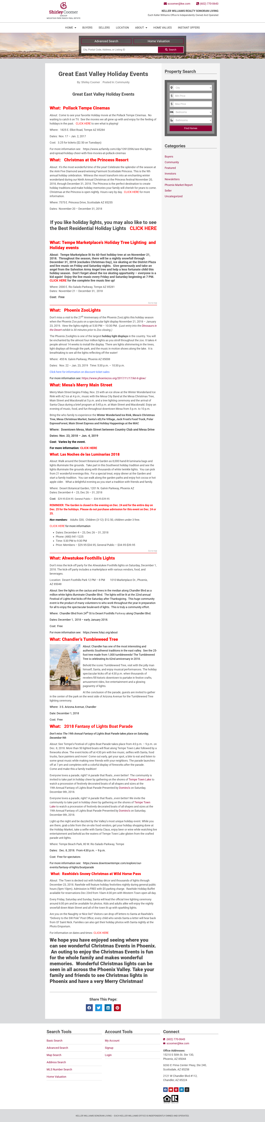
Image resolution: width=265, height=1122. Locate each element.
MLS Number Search (59, 1069)
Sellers (104, 27)
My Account (112, 1040)
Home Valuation (159, 41)
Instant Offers (189, 27)
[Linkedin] (181, 1089)
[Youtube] (171, 1089)
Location (122, 27)
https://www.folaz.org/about (100, 632)
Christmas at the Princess (89, 159)
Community (122, 82)
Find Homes (190, 128)
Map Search (54, 1055)
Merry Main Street (94, 384)
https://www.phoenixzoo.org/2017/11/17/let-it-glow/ (114, 378)
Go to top (152, 303)
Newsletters (172, 179)
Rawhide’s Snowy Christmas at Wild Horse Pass (101, 874)
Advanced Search (106, 41)
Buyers (87, 27)
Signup (109, 1047)
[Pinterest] (176, 1089)
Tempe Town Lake (140, 779)
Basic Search (54, 1040)
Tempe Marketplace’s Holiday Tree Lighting (105, 242)
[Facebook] (165, 1089)
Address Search (56, 1062)
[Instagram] (187, 1089)
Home (69, 27)
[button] (89, 1007)
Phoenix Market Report (179, 185)
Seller (168, 190)
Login (108, 1055)
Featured (170, 167)
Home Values (162, 27)
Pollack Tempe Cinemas (86, 108)
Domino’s (124, 787)
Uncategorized (173, 196)
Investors (170, 173)
